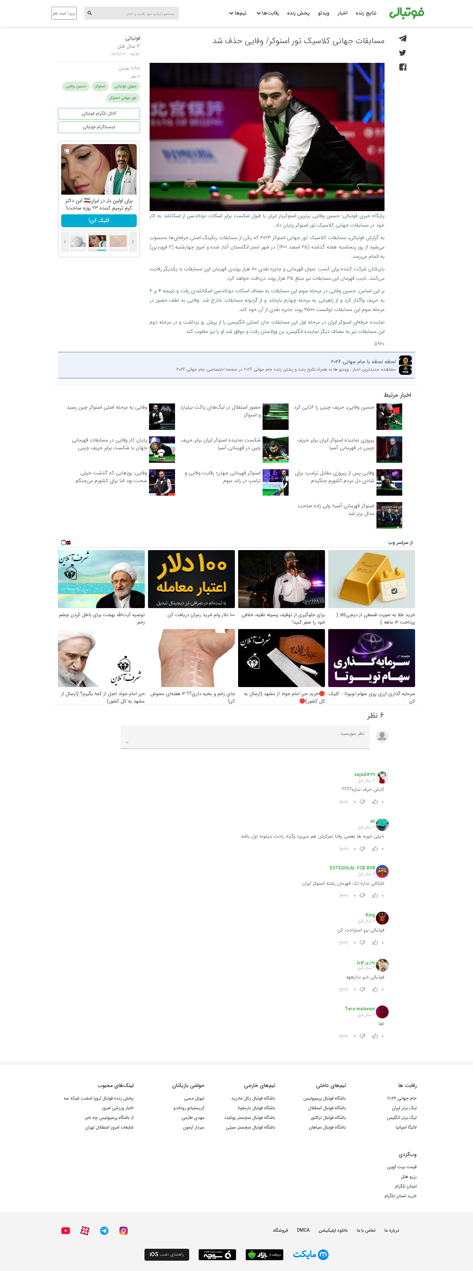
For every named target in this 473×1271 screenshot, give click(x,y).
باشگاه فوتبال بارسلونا (256, 1107)
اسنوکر (100, 86)
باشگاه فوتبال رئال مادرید (253, 1098)
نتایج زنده (366, 13)
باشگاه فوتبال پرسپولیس (324, 1098)
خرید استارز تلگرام (401, 1195)
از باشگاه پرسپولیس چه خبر (109, 1117)
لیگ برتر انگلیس (402, 1117)
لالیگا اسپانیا (406, 1127)
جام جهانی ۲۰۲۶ (402, 1098)
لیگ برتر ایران (404, 1107)
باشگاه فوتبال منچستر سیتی (250, 1127)
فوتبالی (132, 38)
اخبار (343, 13)
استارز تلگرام (406, 1186)
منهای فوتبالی (125, 86)
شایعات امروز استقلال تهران (109, 1127)
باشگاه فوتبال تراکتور (328, 1117)
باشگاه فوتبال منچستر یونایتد (249, 1117)
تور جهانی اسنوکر (123, 98)
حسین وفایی (76, 86)
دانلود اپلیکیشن (333, 1230)
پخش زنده (298, 13)
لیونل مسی (194, 1098)
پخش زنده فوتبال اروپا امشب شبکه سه (99, 1098)
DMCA (303, 1230)
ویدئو (323, 13)
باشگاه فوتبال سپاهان (327, 1127)
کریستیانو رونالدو (188, 1107)
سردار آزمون (193, 1127)
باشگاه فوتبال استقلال (327, 1107)
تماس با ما (366, 1230)
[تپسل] (67, 150)
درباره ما (392, 1230)
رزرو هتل (409, 1176)
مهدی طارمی (192, 1117)
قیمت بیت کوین (402, 1166)
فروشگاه (280, 1230)
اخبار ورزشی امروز (118, 1107)
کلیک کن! (99, 221)
